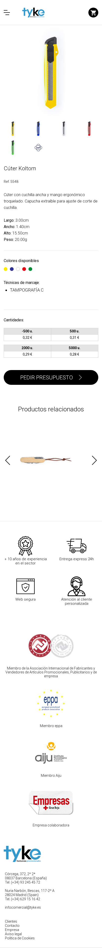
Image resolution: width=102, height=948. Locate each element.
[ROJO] (24, 267)
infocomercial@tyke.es (23, 907)
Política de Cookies (20, 938)
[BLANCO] (18, 267)
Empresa (12, 930)
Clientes (11, 921)
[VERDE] (30, 267)
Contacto (12, 926)
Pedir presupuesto (46, 377)
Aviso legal (13, 934)
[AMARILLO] (5, 267)
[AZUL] (12, 267)
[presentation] (7, 460)
